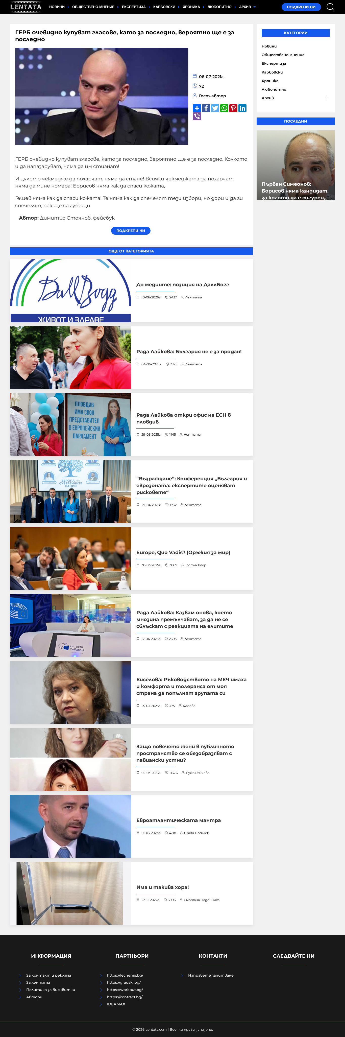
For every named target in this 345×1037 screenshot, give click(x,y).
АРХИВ (245, 7)
